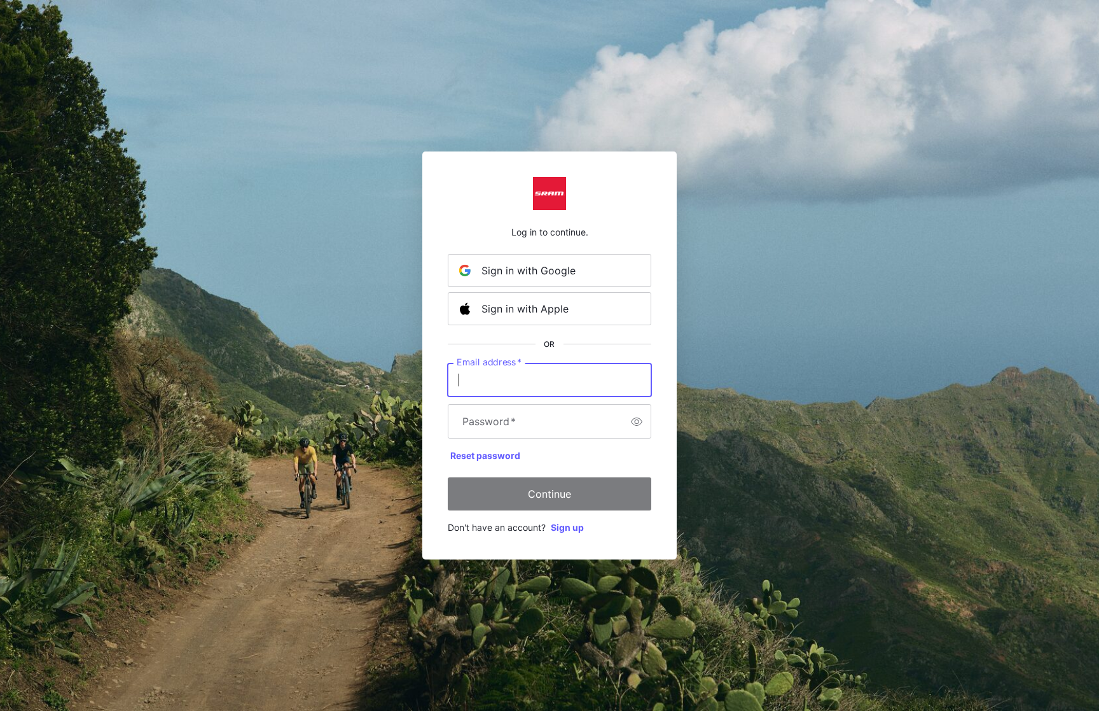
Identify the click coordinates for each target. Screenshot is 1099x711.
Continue (549, 494)
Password (489, 421)
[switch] (637, 421)
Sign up (567, 527)
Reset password (485, 455)
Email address (489, 362)
